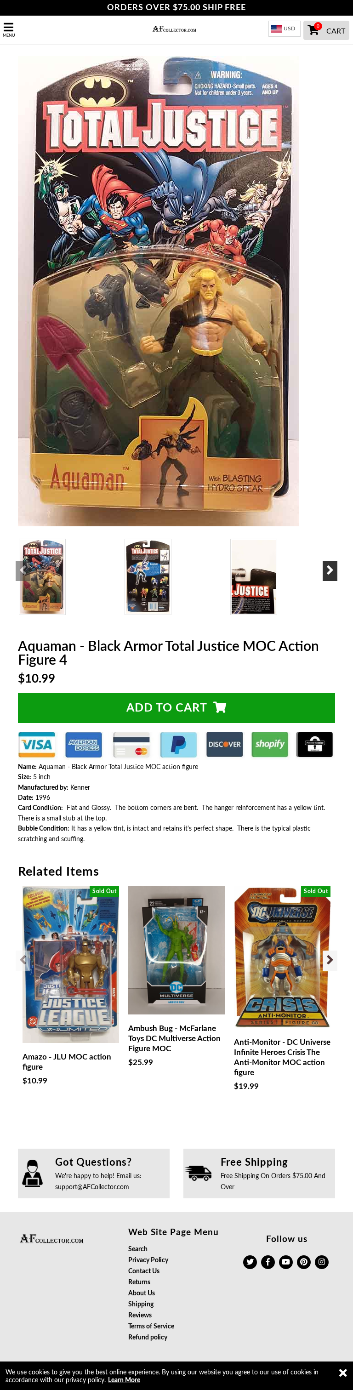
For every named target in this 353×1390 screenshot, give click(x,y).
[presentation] (23, 571)
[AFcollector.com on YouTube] (286, 1262)
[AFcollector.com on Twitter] (250, 1262)
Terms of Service (151, 1326)
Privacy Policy (148, 1260)
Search (138, 1249)
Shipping (141, 1304)
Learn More (124, 1380)
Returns (139, 1282)
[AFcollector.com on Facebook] (268, 1262)
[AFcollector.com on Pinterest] (304, 1262)
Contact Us (143, 1271)
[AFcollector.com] (176, 29)
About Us (141, 1293)
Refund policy (147, 1337)
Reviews (140, 1315)
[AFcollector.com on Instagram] (322, 1262)
